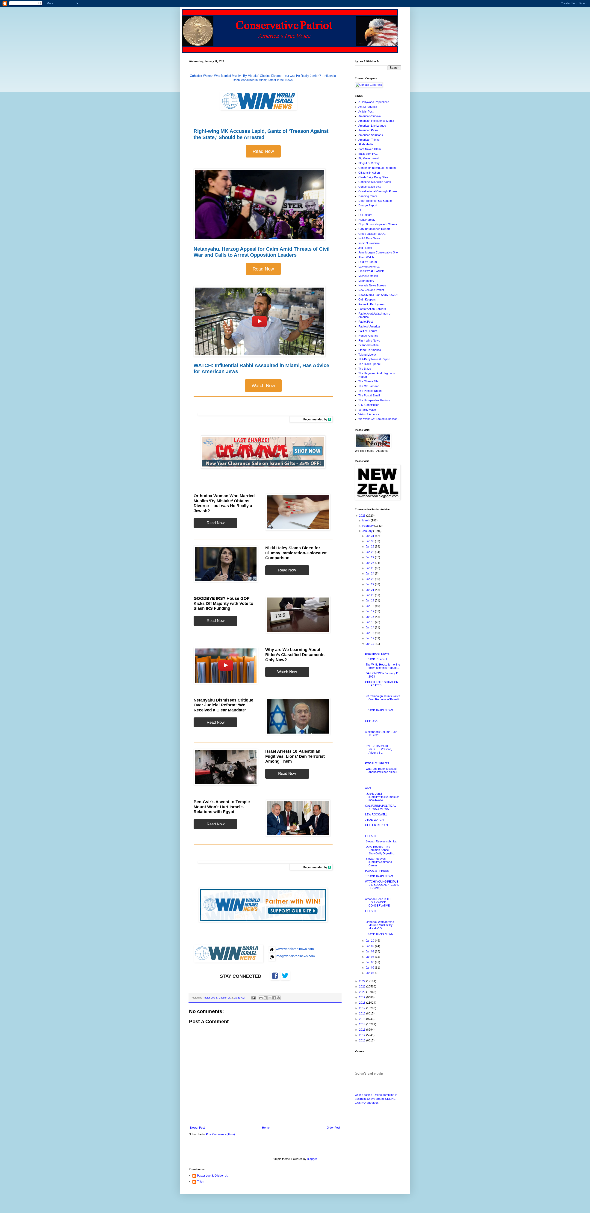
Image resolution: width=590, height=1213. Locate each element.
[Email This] (261, 998)
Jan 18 (370, 606)
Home (266, 1127)
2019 (362, 997)
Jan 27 (370, 557)
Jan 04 (370, 973)
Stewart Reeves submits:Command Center (378, 862)
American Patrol (368, 130)
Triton (200, 1181)
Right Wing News (369, 340)
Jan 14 (370, 627)
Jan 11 (370, 643)
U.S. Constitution (368, 405)
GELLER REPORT (376, 825)
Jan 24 (370, 573)
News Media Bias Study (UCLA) (378, 295)
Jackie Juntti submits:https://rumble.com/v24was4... (382, 797)
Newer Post (197, 1127)
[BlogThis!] (265, 998)
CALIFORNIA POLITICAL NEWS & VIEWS (380, 807)
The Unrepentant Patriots (374, 400)
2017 (362, 1008)
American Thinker (369, 139)
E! (359, 210)
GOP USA (371, 721)
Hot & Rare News (369, 238)
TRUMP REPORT (376, 659)
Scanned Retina (368, 345)
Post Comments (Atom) (220, 1134)
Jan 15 (370, 622)
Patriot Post (365, 321)
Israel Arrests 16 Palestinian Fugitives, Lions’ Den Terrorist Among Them (295, 756)
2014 (362, 1024)
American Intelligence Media (376, 120)
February (368, 525)
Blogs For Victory (369, 163)
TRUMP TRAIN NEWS (379, 710)
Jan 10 (370, 940)
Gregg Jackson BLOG (372, 233)
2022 (362, 981)
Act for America (367, 106)
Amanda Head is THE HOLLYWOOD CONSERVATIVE (378, 902)
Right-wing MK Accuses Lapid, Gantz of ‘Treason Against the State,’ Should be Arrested (261, 134)
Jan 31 (370, 536)
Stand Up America (369, 350)
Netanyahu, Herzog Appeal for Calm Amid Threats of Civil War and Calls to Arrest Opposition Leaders (262, 252)
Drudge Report (367, 205)
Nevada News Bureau (372, 285)
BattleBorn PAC (368, 153)
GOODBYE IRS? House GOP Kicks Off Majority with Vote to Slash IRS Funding (223, 603)
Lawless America (369, 266)
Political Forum (367, 331)
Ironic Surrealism (369, 243)
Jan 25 (370, 568)
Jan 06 (370, 962)
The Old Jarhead (368, 386)
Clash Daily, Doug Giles (373, 177)
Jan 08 (370, 951)
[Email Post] (253, 997)
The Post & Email (369, 395)
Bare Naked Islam (369, 149)
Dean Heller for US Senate (375, 200)
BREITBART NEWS (377, 653)
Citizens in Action (369, 172)
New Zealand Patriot (371, 290)
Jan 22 (370, 584)
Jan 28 (370, 552)
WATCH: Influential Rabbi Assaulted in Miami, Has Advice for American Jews (261, 368)
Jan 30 (370, 541)
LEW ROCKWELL (376, 814)
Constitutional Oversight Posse (377, 191)
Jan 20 (370, 595)
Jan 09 (370, 946)
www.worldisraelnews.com (295, 949)
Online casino (363, 1095)
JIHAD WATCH (374, 819)
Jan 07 (370, 956)
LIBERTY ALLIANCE (371, 271)
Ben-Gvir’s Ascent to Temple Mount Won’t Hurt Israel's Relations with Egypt (222, 807)
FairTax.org (365, 215)
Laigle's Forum (367, 262)
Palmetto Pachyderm (371, 304)
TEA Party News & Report (374, 359)
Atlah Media (365, 144)
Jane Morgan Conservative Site (378, 252)
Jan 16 (370, 616)
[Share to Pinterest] (278, 998)
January (367, 531)
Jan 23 (370, 579)
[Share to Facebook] (274, 998)
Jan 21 (370, 590)
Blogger (312, 1159)
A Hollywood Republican (373, 102)
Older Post (333, 1127)
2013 (362, 1029)
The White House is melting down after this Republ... (382, 666)
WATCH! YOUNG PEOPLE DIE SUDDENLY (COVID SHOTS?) (382, 885)
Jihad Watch (366, 257)
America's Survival (369, 116)
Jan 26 (370, 563)
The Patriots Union (370, 390)
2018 (362, 1002)
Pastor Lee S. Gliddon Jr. (212, 1175)
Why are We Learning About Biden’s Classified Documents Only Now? (294, 654)
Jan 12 (370, 638)
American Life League (372, 125)
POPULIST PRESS (377, 763)
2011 (362, 1040)
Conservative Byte (369, 186)
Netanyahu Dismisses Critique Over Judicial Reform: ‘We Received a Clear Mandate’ (223, 705)
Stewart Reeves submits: (381, 841)
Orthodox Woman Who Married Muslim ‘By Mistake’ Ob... (379, 925)
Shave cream (375, 1098)
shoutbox (372, 1102)
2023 (362, 515)
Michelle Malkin (368, 276)
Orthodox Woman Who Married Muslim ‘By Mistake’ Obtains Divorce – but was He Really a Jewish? (224, 503)
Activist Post (365, 111)
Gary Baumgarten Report (374, 229)
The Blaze (364, 368)
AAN (368, 788)
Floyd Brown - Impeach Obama (377, 224)
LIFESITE (371, 836)
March (366, 520)
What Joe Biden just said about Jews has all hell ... (382, 770)
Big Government (368, 158)
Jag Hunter (365, 248)
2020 (362, 992)
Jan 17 (370, 611)
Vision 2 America (368, 414)
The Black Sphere (369, 364)
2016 (362, 1013)
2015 (362, 1019)
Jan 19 (370, 600)
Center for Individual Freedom (377, 167)
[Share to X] (269, 998)
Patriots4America (369, 326)
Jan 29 (370, 546)
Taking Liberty (367, 354)
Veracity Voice (367, 409)
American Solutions (370, 135)
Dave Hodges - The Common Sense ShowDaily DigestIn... (380, 850)
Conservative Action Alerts (374, 182)
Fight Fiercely (366, 219)
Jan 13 (370, 633)
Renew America (368, 335)
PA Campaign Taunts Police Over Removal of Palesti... (383, 698)
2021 (362, 986)
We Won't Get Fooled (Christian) (378, 419)
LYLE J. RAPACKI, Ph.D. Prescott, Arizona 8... (378, 749)
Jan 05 (370, 967)
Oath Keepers (367, 299)
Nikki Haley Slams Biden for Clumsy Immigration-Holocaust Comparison (296, 553)
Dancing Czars (367, 196)
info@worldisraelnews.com (295, 956)
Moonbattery (366, 280)
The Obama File (368, 381)
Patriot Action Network (372, 309)
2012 (362, 1035)
